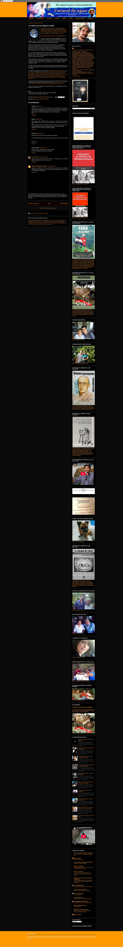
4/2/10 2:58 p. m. (41, 133)
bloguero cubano (36, 99)
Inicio (49, 203)
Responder (34, 115)
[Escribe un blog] (60, 97)
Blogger (70, 944)
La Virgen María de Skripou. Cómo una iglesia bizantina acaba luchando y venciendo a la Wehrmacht (83, 881)
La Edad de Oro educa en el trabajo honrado (83, 902)
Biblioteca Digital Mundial (80, 905)
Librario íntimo (77, 858)
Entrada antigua (64, 203)
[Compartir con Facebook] (62, 97)
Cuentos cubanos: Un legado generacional (82, 898)
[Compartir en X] (61, 97)
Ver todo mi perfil (76, 76)
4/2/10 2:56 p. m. (39, 119)
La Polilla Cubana (35, 156)
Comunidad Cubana (78, 897)
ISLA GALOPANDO (80, 18)
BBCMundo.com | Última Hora (81, 909)
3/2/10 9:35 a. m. (39, 106)
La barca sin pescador (78, 859)
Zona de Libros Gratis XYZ (80, 889)
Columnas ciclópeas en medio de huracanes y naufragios (85, 782)
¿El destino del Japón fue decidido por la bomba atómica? (86, 765)
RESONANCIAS (40, 18)
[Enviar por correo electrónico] (58, 97)
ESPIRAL (64, 18)
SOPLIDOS (49, 18)
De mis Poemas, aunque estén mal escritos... (83, 886)
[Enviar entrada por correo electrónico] (56, 97)
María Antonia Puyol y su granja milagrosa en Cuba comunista (85, 808)
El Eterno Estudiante (79, 866)
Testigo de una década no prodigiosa (82, 707)
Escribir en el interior (44, 99)
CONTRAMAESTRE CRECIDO (81, 901)
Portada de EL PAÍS (78, 893)
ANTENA (57, 18)
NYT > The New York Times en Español (83, 853)
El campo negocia (77, 894)
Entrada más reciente (33, 203)
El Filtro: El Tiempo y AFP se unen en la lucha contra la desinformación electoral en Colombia (82, 874)
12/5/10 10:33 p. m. (44, 156)
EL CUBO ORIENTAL (79, 885)
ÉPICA (71, 18)
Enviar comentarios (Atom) (51, 208)
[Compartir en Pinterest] (64, 97)
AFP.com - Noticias (78, 871)
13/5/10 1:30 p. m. (53, 166)
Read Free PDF (77, 914)
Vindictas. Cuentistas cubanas (80, 863)
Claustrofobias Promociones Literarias (83, 862)
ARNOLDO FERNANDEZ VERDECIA (39, 166)
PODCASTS (90, 18)
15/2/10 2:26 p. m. (43, 147)
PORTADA (31, 18)
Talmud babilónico (77, 906)
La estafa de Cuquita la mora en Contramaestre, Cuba (85, 757)
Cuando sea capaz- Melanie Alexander (82, 890)
